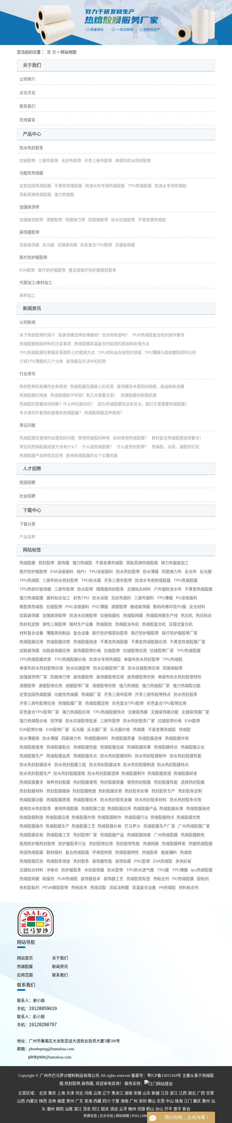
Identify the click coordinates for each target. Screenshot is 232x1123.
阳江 (96, 1109)
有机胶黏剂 (29, 887)
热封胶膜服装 (58, 791)
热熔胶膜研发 (185, 773)
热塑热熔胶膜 (200, 843)
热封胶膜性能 (166, 782)
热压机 (187, 615)
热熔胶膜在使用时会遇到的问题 (47, 438)
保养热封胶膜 (58, 782)
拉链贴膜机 (110, 615)
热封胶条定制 (190, 791)
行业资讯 (27, 373)
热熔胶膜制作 (109, 817)
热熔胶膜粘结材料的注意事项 (45, 343)
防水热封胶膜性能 (185, 756)
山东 (147, 1093)
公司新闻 (27, 322)
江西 (183, 1093)
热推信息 (90, 1116)
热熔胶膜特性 (127, 852)
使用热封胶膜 (139, 782)
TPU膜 (163, 870)
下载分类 (27, 524)
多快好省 (183, 861)
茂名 (87, 1109)
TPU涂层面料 (101, 571)
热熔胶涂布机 (127, 624)
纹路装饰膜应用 (56, 650)
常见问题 (27, 425)
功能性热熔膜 (31, 173)
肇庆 (197, 1101)
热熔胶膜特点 (166, 747)
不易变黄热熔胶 (152, 219)
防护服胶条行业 (72, 843)
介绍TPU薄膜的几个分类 (41, 361)
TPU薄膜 (165, 598)
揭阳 (60, 1109)
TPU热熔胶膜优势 (35, 659)
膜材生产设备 (81, 624)
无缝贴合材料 (139, 589)
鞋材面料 (54, 852)
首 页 (51, 52)
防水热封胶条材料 (151, 799)
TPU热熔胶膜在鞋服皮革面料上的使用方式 (57, 352)
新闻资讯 (60, 966)
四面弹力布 (172, 571)
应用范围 (25, 975)
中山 (170, 1101)
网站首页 (25, 958)
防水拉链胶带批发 (81, 720)
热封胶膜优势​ (110, 791)
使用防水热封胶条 (35, 808)
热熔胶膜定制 (97, 703)
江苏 (165, 1093)
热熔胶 (185, 729)
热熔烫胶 (98, 887)
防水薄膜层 (29, 738)
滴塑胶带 (54, 219)
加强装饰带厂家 (33, 677)
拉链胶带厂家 (162, 650)
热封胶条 (81, 861)
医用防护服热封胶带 (37, 843)
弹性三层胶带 (54, 624)
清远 (114, 1109)
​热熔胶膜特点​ (162, 817)
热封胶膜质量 (112, 782)
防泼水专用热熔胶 (170, 185)
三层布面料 (144, 598)
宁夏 (115, 1101)
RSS (135, 1116)
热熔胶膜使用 (31, 747)
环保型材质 (102, 852)
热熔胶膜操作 (31, 826)
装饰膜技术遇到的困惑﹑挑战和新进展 (150, 386)
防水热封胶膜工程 (70, 764)
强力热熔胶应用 (76, 712)
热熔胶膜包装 (112, 747)
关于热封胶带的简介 (37, 335)
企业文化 (27, 92)
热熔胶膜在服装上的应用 (92, 386)
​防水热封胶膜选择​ (103, 773)
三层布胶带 (48, 160)
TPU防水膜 (91, 580)
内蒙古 (32, 1101)
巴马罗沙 (132, 826)
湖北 (192, 1093)
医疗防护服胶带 (33, 257)
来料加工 (27, 295)
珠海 (179, 1101)
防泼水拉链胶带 (83, 615)
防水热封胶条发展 (116, 799)
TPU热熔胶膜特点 (109, 712)
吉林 (52, 1101)
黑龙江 (117, 1093)
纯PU (81, 571)
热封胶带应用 (101, 843)
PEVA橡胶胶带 (55, 887)
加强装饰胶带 (31, 219)
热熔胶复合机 (154, 624)
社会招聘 (27, 496)
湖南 (128, 1093)
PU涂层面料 (186, 598)
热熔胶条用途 (58, 861)
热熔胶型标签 (138, 878)
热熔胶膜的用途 (33, 395)
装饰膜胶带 (29, 232)
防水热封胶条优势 (185, 799)
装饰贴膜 (123, 861)
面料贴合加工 (58, 598)
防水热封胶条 (31, 148)
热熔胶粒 (104, 624)
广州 (134, 1101)
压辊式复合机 (181, 624)
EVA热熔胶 (162, 861)
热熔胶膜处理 (171, 808)
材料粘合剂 (189, 887)
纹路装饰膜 (29, 245)
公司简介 (27, 79)
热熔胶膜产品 (112, 835)
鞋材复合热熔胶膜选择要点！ (177, 438)
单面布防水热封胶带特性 (179, 677)
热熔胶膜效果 (139, 747)
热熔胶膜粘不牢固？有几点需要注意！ (84, 395)
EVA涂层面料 (62, 571)
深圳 (143, 1101)
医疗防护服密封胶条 (110, 633)
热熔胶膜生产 (31, 756)
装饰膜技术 (90, 878)
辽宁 (106, 1093)
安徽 (137, 1093)
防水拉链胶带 (123, 219)
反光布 (191, 571)
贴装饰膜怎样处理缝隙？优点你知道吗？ (94, 335)
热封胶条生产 (163, 791)
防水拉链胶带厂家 (109, 668)
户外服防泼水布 (168, 589)
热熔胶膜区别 (31, 861)
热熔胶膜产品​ (145, 808)
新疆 (156, 1093)
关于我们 (60, 958)
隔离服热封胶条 (110, 589)
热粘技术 (79, 887)
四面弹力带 (75, 219)
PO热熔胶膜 (183, 878)
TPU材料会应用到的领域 (119, 352)
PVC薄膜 (100, 606)
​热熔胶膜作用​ (83, 817)
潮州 (51, 1109)
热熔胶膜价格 (109, 826)
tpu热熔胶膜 (201, 870)
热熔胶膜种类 (174, 843)
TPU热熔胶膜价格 (70, 659)
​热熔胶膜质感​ (159, 773)
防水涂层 (100, 598)
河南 (88, 1093)
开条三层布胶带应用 (37, 703)
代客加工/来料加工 (36, 282)
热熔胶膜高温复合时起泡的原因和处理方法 (111, 343)
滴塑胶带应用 (50, 685)
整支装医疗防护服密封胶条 (92, 270)
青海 (88, 1101)
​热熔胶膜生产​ (57, 826)
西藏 (97, 1101)
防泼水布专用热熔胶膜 (105, 185)
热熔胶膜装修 (198, 808)
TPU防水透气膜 (140, 870)
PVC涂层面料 (77, 606)
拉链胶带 (27, 160)
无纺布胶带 (71, 160)
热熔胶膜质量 (123, 738)
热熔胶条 (150, 852)
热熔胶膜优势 (58, 641)
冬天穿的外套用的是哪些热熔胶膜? (50, 412)
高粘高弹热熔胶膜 (35, 194)
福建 (61, 1101)
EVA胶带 (27, 270)
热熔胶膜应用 (31, 641)
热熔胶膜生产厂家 (159, 826)
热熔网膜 (151, 843)
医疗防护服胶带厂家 (179, 633)
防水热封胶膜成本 (105, 764)
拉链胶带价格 (170, 720)
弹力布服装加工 (175, 563)
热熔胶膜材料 (96, 738)
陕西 (43, 1101)
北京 (43, 1093)
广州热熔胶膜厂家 (194, 826)
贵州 (70, 1101)
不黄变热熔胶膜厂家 (187, 641)
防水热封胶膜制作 (151, 756)
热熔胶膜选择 (150, 738)
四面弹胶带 (98, 219)
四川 (106, 1101)
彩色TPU (81, 598)
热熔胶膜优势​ (188, 817)
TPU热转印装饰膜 (35, 589)
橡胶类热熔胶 (31, 606)
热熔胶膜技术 (85, 799)
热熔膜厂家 (91, 694)
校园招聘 (27, 482)
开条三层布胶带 (98, 160)
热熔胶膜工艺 (58, 835)
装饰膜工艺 (113, 878)
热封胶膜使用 (85, 782)
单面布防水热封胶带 (133, 160)
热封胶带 (46, 563)
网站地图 (122, 1116)
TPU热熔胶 (29, 580)
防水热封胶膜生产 (35, 773)
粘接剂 (48, 878)
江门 (188, 1101)
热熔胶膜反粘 (31, 835)
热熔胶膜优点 (85, 756)
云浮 (123, 1109)
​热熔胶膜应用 (57, 817)
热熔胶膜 (27, 563)
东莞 (161, 1101)
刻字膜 (56, 720)
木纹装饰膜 (94, 870)
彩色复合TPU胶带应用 (166, 703)
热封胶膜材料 (31, 791)
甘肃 (210, 1093)
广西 (201, 1093)
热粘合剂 (161, 878)
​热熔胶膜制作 (133, 773)
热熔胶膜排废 (139, 835)
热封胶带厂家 (85, 835)
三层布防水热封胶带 (60, 580)
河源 (141, 1109)
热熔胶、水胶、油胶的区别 (175, 446)
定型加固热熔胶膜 (35, 185)
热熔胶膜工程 (93, 808)
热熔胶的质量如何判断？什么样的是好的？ (57, 404)
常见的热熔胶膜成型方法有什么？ (49, 446)
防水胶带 (85, 589)
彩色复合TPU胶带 (96, 245)
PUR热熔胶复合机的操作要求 (158, 335)
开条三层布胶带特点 (153, 694)
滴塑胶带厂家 (77, 685)
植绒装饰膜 (140, 606)
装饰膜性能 (102, 861)
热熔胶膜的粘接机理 (138, 395)
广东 (79, 1101)
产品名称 (27, 536)
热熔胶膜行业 (136, 817)
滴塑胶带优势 (104, 685)
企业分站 (106, 1116)
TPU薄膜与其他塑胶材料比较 (170, 352)
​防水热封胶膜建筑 (69, 773)
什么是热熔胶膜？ (98, 446)
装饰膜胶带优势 (141, 677)
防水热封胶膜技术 (35, 764)
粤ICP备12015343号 (164, 1075)
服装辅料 (169, 852)
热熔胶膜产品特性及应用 (41, 455)
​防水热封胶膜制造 (139, 764)
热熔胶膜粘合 (58, 747)
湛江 (78, 1109)
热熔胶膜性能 (85, 747)
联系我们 (27, 106)
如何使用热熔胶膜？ (131, 438)
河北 (79, 1093)
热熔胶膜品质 (58, 756)
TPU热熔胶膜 (140, 185)
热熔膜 (139, 729)
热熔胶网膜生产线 (162, 615)
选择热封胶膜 (193, 782)
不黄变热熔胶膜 (68, 185)
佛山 (152, 1101)
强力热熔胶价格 (33, 720)
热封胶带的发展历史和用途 (43, 386)
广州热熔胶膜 (166, 835)
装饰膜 (63, 563)
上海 (61, 1093)
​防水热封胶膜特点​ (173, 764)
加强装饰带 (29, 207)
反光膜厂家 (97, 729)
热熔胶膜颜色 (193, 835)
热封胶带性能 (128, 843)
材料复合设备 (31, 633)
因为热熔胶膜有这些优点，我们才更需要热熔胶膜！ (143, 404)
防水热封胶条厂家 (139, 720)
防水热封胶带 (128, 571)
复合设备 (81, 633)
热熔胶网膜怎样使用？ (104, 412)
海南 (124, 1101)
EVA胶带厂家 (57, 729)
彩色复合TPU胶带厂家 (39, 712)
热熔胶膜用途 (85, 641)
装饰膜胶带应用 (110, 677)
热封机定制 (29, 624)
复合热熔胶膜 (77, 852)
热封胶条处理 (136, 791)
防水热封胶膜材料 (116, 756)
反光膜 (48, 245)
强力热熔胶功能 (187, 685)
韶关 (105, 1109)
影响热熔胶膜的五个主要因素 (92, 455)
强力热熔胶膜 (31, 598)
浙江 (174, 1093)
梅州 (132, 1109)
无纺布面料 (121, 598)
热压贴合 (204, 615)
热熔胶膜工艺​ (83, 826)
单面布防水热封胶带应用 (41, 668)
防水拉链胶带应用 (144, 668)
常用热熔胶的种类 (94, 438)
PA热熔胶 (167, 887)
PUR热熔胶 (67, 878)
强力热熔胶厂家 (156, 685)
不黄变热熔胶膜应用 (149, 641)
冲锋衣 (52, 870)
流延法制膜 (119, 887)
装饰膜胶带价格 (87, 650)
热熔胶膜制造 (31, 817)
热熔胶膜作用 (177, 738)
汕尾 (69, 1109)
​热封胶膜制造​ (84, 791)
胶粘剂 (203, 878)
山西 (21, 1101)
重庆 (52, 1093)
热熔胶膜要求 (31, 782)
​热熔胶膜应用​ (119, 808)
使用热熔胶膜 (66, 808)
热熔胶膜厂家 (70, 703)
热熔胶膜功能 (31, 799)
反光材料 (197, 606)
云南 (97, 1093)
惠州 (206, 1101)
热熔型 (186, 852)
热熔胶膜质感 (58, 799)
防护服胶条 (71, 870)
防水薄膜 (151, 571)
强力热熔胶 (64, 194)
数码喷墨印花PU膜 (169, 606)
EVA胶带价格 (31, 729)
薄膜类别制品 (58, 633)
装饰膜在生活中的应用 (86, 361)
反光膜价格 (120, 729)
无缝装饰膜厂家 (195, 712)
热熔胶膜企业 (193, 747)
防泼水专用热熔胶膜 (153, 580)
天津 (70, 1093)
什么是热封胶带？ (133, 446)
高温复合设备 (144, 887)
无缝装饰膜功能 (165, 712)
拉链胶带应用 (135, 650)
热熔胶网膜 (133, 615)
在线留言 (27, 119)
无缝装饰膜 (67, 245)
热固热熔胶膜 (31, 852)
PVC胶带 (142, 861)
